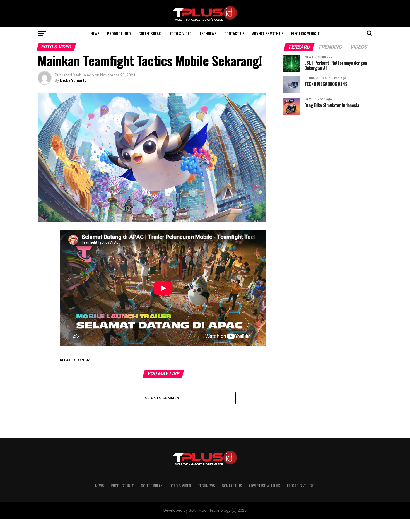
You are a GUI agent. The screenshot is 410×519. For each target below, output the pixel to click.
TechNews (207, 33)
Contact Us (234, 33)
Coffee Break (150, 33)
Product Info (119, 33)
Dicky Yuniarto (73, 80)
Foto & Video (181, 33)
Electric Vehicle (305, 33)
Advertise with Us (267, 33)
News (95, 33)
